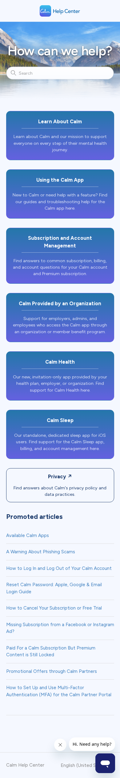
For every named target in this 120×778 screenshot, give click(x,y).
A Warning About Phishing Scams (40, 552)
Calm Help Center (25, 765)
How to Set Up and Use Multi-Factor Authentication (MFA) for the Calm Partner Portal (58, 691)
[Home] (60, 11)
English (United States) (85, 765)
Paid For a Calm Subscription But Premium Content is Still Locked (50, 651)
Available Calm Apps (27, 535)
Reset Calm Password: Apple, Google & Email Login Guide (54, 588)
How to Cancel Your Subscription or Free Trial (54, 608)
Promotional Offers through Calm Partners (51, 671)
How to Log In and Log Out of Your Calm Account (59, 568)
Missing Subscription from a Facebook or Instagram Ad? (60, 628)
